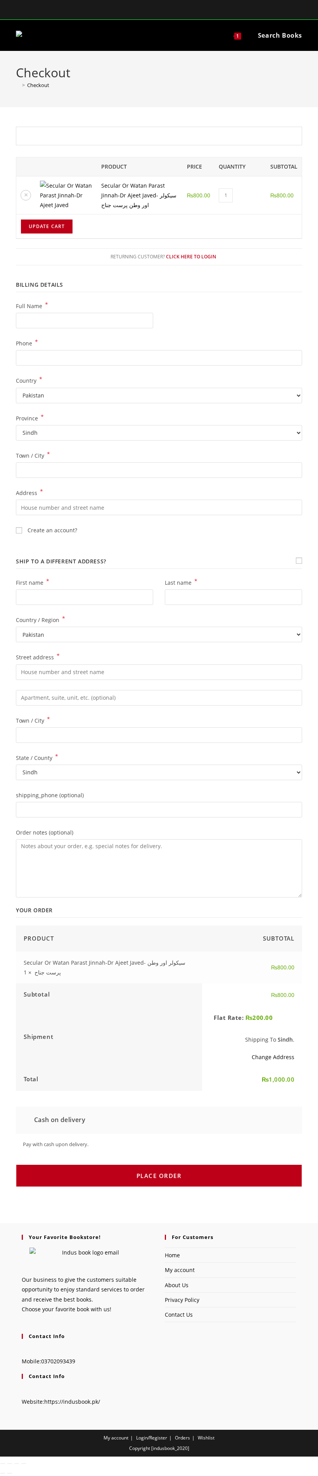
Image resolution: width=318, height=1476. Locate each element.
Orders (182, 1437)
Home (172, 1255)
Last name (181, 582)
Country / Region (40, 619)
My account (180, 1270)
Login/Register (151, 1437)
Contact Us (179, 1314)
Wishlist (206, 1437)
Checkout (38, 85)
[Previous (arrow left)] (2, 1473)
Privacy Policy (182, 1299)
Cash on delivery (58, 1119)
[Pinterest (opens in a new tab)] (169, 10)
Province (30, 417)
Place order (159, 1176)
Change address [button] (273, 1057)
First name (32, 582)
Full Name (32, 305)
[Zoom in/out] (2, 1463)
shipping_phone (50, 795)
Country (29, 380)
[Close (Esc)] (23, 1463)
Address (29, 492)
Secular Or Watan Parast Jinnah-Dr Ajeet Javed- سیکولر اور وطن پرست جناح (138, 195)
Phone (27, 342)
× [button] (26, 194)
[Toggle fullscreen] (9, 1463)
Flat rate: (243, 1017)
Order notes (44, 832)
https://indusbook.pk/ (72, 1401)
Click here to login (191, 256)
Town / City (33, 455)
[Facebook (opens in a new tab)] (150, 10)
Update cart (47, 226)
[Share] (16, 1463)
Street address (38, 656)
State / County (37, 757)
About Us (176, 1285)
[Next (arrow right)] (9, 1473)
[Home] (18, 85)
